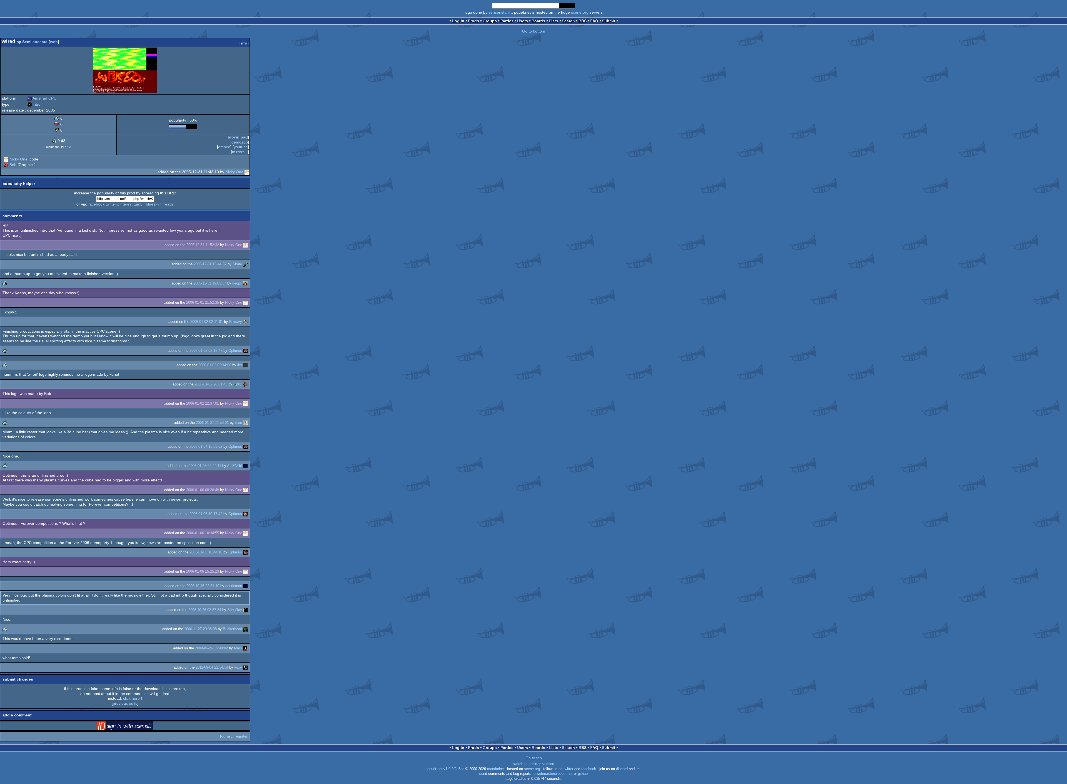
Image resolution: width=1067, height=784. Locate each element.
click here (131, 698)
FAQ (594, 21)
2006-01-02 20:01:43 (211, 384)
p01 (239, 384)
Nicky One (18, 159)
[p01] (245, 384)
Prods (473, 21)
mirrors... (240, 152)
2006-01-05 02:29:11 (205, 466)
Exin (238, 423)
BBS (583, 21)
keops (237, 283)
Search (568, 21)
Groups (490, 21)
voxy (238, 667)
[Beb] (6, 164)
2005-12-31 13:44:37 (210, 264)
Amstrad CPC (41, 98)
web (54, 41)
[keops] (245, 283)
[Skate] (245, 264)
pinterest (125, 204)
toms (238, 648)
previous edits (125, 703)
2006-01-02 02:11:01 (206, 322)
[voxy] (245, 667)
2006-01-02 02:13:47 (206, 350)
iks (239, 365)
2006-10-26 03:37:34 (204, 610)
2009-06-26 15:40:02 (211, 648)
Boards (538, 21)
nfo (244, 43)
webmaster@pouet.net (555, 774)
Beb (12, 164)
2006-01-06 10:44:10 (206, 552)
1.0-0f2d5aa (454, 769)
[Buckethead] (245, 629)
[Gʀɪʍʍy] (245, 322)
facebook (96, 204)
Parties (506, 21)
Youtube (241, 147)
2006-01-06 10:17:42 (206, 514)
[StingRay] (245, 610)
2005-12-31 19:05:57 (209, 283)
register (241, 736)
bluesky (152, 204)
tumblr (139, 204)
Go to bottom (533, 31)
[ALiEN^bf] (245, 466)
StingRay (234, 610)
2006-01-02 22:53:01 (212, 423)
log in (225, 736)
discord (622, 769)
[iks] (245, 365)
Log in (458, 21)
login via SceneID (133, 727)
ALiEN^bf (234, 466)
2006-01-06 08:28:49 (202, 490)
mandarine (495, 769)
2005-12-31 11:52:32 (202, 245)
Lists (553, 21)
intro (34, 104)
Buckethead (232, 629)
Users (522, 21)
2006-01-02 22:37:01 (202, 403)
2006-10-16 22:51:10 (202, 586)
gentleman (233, 586)
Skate (237, 264)
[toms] (245, 648)
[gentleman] (245, 586)
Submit (608, 21)
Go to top (533, 758)
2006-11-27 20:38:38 (200, 629)
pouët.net (434, 769)
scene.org (580, 12)
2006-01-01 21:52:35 (202, 302)
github (583, 774)
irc (638, 769)
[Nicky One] (6, 159)
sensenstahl (499, 12)
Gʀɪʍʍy (235, 322)
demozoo (239, 142)
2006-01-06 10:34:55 (202, 533)
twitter (111, 204)
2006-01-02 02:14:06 (214, 365)
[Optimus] (245, 350)
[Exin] (245, 423)
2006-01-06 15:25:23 (202, 571)
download (238, 137)
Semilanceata (35, 41)
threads (167, 204)
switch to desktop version (533, 764)
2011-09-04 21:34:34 (212, 667)
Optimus (235, 350)
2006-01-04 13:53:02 (206, 446)
